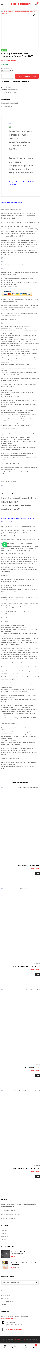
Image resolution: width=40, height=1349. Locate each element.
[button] (34, 15)
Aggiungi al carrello (28, 76)
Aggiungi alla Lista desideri (20, 81)
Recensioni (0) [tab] (6, 107)
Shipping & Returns (7, 1301)
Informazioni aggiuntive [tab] (10, 103)
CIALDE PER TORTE (12, 90)
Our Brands (4, 1298)
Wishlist (3, 1239)
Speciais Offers (5, 1295)
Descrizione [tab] (5, 99)
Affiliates (3, 1304)
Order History (5, 1230)
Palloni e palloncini (20, 3)
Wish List (4, 1233)
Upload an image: (6, 68)
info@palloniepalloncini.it (12, 1214)
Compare (6, 81)
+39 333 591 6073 (12, 1210)
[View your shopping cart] (36, 4)
